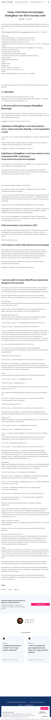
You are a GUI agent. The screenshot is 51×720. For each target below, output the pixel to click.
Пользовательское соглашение (37, 702)
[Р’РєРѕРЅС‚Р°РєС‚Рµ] (28, 622)
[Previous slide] (1, 648)
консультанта (25, 32)
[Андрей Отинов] (20, 621)
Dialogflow (10, 589)
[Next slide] (49, 648)
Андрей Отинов (29, 620)
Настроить (45, 716)
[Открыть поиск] (45, 2)
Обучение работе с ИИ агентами (39, 2)
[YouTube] (30, 622)
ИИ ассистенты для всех (21, 2)
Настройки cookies (29, 705)
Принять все (44, 708)
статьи (9, 32)
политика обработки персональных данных (18, 717)
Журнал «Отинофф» (7, 2)
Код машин (21, 19)
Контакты (20, 705)
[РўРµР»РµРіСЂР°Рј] (33, 622)
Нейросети (16, 589)
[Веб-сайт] (25, 622)
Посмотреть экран (40, 604)
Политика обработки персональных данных (17, 702)
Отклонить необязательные (42, 712)
